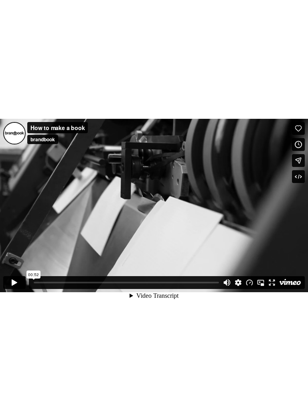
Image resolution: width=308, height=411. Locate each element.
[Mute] (227, 282)
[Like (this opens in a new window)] (298, 128)
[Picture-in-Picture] (260, 282)
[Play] (14, 282)
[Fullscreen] (272, 282)
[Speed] (249, 282)
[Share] (298, 160)
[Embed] (298, 176)
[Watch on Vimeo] (290, 282)
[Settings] (238, 282)
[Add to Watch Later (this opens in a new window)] (298, 144)
